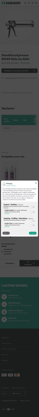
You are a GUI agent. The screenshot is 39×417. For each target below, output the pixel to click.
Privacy (14, 185)
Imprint (8, 185)
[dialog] (19, 208)
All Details (7, 213)
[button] (30, 207)
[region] (19, 216)
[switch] (32, 207)
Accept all (33, 233)
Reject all (6, 233)
